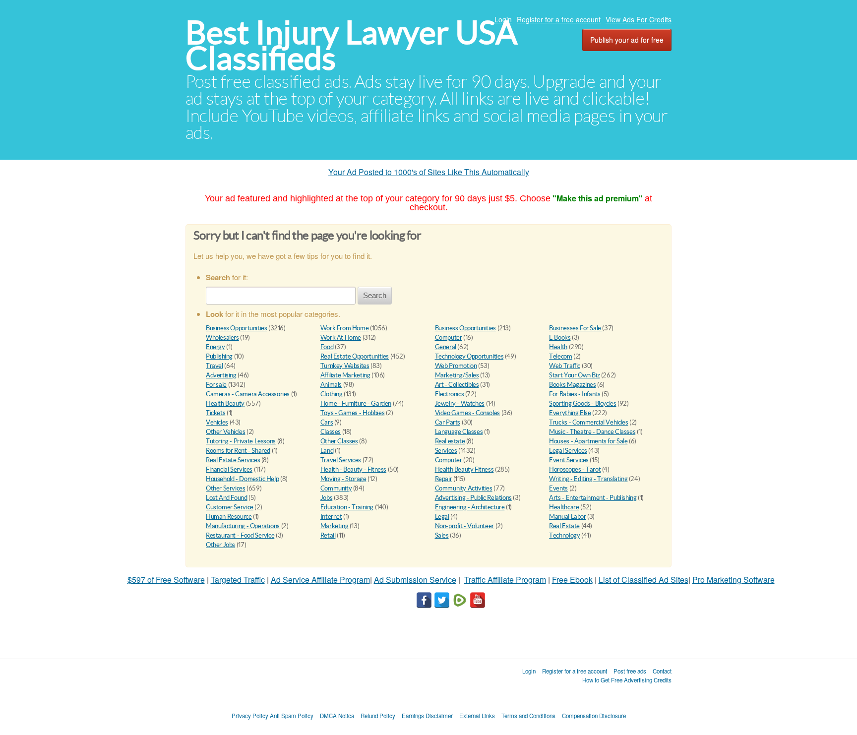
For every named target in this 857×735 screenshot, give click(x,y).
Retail (328, 535)
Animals (331, 384)
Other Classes (339, 441)
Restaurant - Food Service (240, 535)
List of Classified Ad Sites (643, 579)
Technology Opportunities (469, 356)
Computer (448, 337)
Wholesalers (222, 337)
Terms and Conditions (528, 716)
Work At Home (340, 337)
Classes (330, 431)
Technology (564, 535)
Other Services (225, 488)
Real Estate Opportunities (354, 356)
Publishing (219, 356)
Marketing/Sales (457, 375)
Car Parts (448, 422)
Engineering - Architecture (470, 507)
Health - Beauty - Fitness (353, 469)
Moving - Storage (343, 479)
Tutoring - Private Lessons (241, 441)
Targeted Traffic (238, 579)
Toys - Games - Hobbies (352, 413)
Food (326, 347)
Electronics (449, 394)
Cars (326, 422)
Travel (214, 365)
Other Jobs (220, 545)
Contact (662, 671)
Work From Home (344, 328)
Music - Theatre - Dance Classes (592, 431)
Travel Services (340, 460)
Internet (331, 516)
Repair (443, 479)
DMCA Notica (337, 716)
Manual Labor (567, 516)
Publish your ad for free (627, 40)
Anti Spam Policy (291, 716)
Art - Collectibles (457, 384)
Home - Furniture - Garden (355, 403)
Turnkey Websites (344, 365)
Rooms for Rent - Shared (238, 450)
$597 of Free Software (166, 579)
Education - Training (346, 507)
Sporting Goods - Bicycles (582, 403)
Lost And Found (226, 497)
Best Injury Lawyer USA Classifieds (351, 45)
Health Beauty (225, 403)
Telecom (560, 356)
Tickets (215, 413)
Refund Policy (378, 716)
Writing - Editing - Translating (588, 479)
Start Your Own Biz (574, 375)
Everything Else (570, 413)
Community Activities (463, 488)
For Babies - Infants (574, 394)
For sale (216, 384)
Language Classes (459, 431)
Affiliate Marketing (345, 375)
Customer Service (229, 507)
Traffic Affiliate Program (505, 579)
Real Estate (564, 526)
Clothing (331, 394)
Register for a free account (559, 19)
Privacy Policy (250, 716)
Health (558, 347)
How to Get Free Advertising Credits (627, 680)
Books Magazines (572, 384)
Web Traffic (564, 365)
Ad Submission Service (415, 579)
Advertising (221, 375)
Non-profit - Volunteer (464, 526)
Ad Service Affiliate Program (320, 579)
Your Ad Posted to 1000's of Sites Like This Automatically (428, 172)
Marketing (334, 526)
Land (326, 450)
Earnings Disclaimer (427, 716)
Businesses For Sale (575, 328)
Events (558, 488)
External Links (477, 716)
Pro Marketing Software (733, 579)
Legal (442, 516)
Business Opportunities (236, 328)
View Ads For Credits (639, 19)
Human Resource (229, 516)
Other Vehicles (225, 431)
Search (374, 295)
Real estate (450, 441)
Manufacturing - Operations (243, 526)
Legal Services (568, 450)
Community (336, 488)
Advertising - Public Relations (473, 497)
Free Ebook (572, 579)
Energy (215, 347)
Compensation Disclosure (594, 716)
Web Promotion (456, 365)
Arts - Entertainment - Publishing (592, 497)
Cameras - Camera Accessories (248, 394)
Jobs (326, 497)
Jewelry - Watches (460, 403)
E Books (559, 337)
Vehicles (217, 422)
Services (446, 450)
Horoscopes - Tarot (575, 469)
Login (503, 19)
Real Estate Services (233, 460)
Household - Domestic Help (242, 479)
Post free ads (629, 671)
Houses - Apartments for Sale (588, 441)
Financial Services (229, 469)
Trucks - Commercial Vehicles (588, 422)
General (445, 347)
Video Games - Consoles (467, 413)
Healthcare (564, 507)
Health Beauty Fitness (464, 469)
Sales (442, 535)
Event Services (569, 460)
